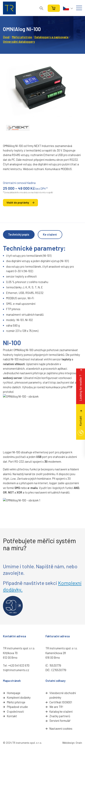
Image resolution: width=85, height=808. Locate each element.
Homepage (13, 693)
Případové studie (17, 707)
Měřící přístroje (16, 702)
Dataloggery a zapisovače (51, 37)
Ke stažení (50, 234)
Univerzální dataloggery (19, 41)
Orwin (79, 742)
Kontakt (12, 716)
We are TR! (56, 707)
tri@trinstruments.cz (16, 670)
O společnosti (15, 711)
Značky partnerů (59, 716)
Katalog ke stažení (61, 711)
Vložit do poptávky (18, 202)
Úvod (6, 37)
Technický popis (18, 234)
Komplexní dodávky (19, 697)
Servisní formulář (59, 720)
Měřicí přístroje (22, 37)
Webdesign (68, 742)
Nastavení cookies (60, 728)
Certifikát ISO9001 (60, 702)
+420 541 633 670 (18, 665)
